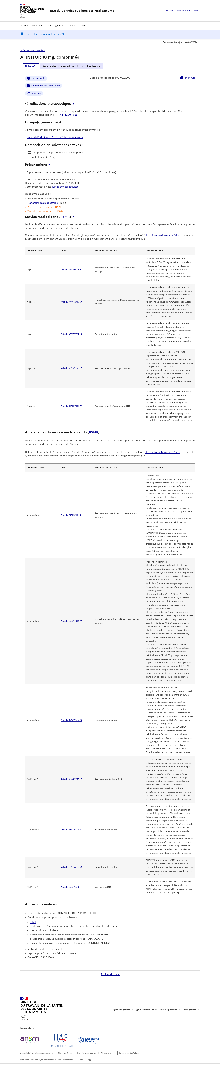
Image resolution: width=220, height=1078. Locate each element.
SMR (66, 217)
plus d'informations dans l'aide (162, 235)
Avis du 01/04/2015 (70, 779)
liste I (33, 922)
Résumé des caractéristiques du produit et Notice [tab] (71, 66)
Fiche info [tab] (30, 66)
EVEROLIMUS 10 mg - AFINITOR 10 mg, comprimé (55, 137)
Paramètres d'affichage (129, 1053)
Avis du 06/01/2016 (70, 368)
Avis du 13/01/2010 (70, 887)
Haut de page (112, 974)
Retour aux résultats (34, 50)
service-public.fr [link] (168, 1009)
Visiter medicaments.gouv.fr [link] (183, 10)
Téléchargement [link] (55, 25)
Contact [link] (72, 25)
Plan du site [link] (106, 1053)
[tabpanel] (110, 519)
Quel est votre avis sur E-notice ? (44, 34)
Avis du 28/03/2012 (70, 867)
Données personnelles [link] (86, 1053)
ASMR (93, 432)
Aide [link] (83, 25)
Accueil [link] (24, 25)
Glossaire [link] (37, 25)
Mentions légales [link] (65, 1053)
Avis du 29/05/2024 (70, 269)
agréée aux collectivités (65, 186)
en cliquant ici (66, 115)
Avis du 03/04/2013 (70, 829)
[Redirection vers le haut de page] (74, 103)
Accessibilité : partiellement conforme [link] (36, 1053)
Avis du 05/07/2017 (70, 334)
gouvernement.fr (145, 1009)
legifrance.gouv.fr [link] (121, 1009)
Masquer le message (197, 34)
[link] (81, 11)
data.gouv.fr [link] (189, 1009)
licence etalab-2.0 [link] (81, 1059)
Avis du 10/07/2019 (70, 301)
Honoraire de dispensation (42, 203)
